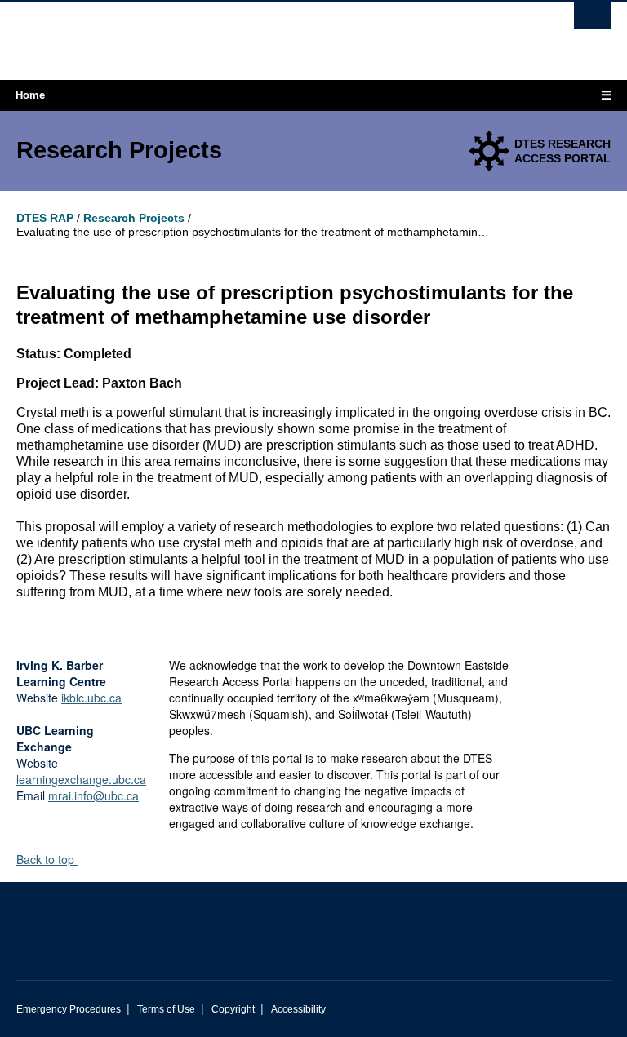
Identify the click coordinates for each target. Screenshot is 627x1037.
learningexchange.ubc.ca (81, 779)
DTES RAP (44, 218)
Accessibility (298, 1009)
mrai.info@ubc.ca (93, 795)
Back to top (47, 859)
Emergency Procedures (68, 1009)
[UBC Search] (592, 20)
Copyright (233, 1009)
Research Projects (134, 218)
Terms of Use (166, 1009)
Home (30, 95)
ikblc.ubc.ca (91, 697)
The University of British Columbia (269, 33)
